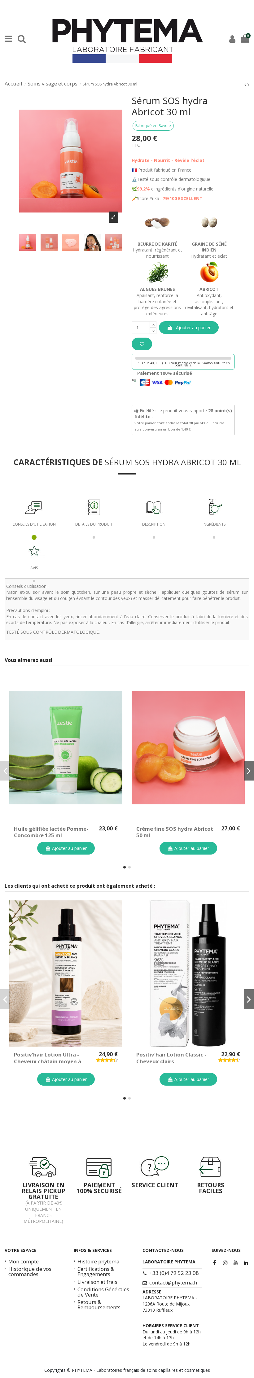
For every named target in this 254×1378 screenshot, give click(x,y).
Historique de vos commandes (29, 1271)
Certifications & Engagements (95, 1271)
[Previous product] (245, 84)
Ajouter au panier (193, 327)
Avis (34, 568)
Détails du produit (94, 524)
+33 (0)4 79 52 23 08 (174, 1272)
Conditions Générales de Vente (103, 1292)
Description (153, 524)
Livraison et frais (97, 1282)
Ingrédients (214, 524)
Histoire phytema (98, 1261)
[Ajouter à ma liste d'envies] (142, 344)
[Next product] (248, 84)
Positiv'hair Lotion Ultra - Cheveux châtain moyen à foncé (47, 1061)
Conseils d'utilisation (34, 524)
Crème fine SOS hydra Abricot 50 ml (174, 832)
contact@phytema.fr (173, 1282)
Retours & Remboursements (98, 1305)
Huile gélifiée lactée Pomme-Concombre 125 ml (51, 832)
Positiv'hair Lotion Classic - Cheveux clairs (171, 1058)
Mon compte (23, 1261)
